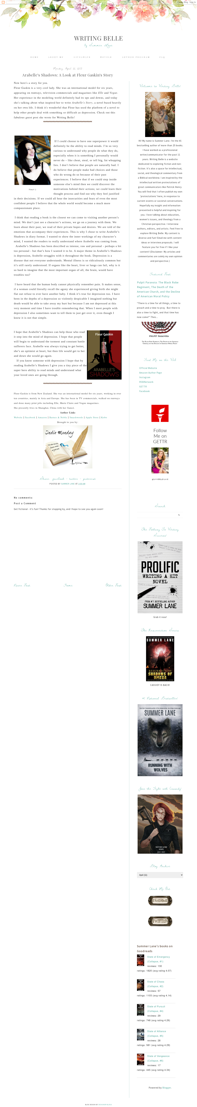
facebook (58, 479)
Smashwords (76, 417)
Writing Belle (98, 38)
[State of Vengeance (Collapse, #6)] (142, 1060)
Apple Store (92, 417)
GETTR (143, 386)
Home (34, 57)
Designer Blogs (105, 1105)
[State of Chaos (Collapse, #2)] (142, 985)
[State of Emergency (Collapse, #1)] (142, 960)
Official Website (148, 368)
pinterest (89, 479)
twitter (73, 479)
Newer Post (22, 585)
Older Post (114, 585)
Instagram (144, 377)
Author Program (136, 57)
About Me (56, 57)
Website (18, 417)
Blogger (166, 1087)
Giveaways (82, 57)
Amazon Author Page (150, 372)
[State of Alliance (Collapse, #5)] (142, 1035)
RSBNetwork (146, 381)
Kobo (104, 417)
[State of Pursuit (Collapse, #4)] (142, 1010)
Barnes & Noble (58, 417)
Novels (106, 57)
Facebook (30, 417)
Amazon (42, 417)
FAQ (162, 57)
